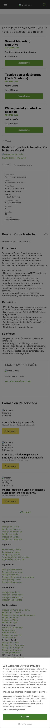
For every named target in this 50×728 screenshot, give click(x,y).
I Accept (25, 716)
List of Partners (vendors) (14, 709)
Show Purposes (25, 724)
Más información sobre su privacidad (24, 687)
